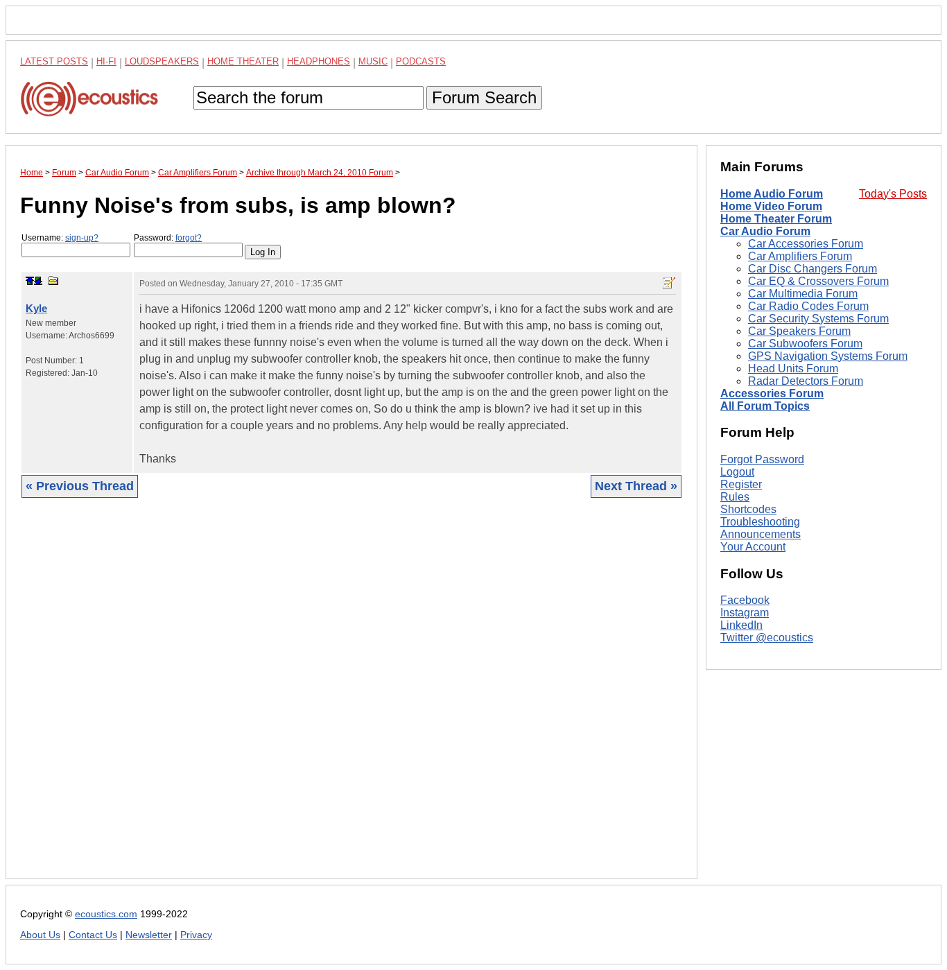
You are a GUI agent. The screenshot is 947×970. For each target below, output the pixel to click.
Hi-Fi (106, 61)
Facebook (745, 601)
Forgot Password (762, 459)
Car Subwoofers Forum (805, 343)
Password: (168, 238)
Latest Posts (54, 61)
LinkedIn (741, 626)
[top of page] (30, 281)
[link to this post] (53, 280)
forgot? (188, 238)
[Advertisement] (351, 699)
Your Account (752, 547)
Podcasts (421, 61)
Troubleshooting (760, 522)
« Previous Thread (80, 486)
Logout (737, 472)
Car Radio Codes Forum (808, 306)
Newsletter (148, 935)
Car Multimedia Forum (803, 294)
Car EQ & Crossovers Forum (818, 281)
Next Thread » (636, 486)
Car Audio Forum (765, 231)
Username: (59, 238)
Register (741, 484)
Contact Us (93, 935)
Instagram (744, 613)
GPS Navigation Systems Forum (827, 356)
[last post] (38, 281)
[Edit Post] (669, 282)
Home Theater (243, 61)
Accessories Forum (772, 393)
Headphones (318, 61)
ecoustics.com (106, 914)
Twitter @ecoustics (766, 638)
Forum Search (484, 97)
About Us (40, 935)
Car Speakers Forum (799, 331)
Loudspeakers (162, 61)
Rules (734, 497)
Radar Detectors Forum (805, 381)
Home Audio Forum (771, 194)
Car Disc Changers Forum (812, 269)
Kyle (36, 308)
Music (373, 61)
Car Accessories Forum (805, 244)
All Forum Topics (765, 406)
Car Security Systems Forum (818, 318)
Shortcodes (748, 509)
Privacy (196, 935)
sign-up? (81, 238)
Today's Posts (893, 194)
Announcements (760, 534)
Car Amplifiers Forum (800, 256)
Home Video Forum (771, 206)
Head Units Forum (793, 368)
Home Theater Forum (776, 219)
